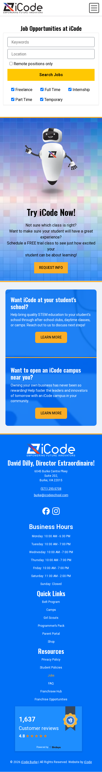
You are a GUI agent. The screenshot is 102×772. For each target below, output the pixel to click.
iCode (88, 762)
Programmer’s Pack (51, 625)
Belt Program (51, 602)
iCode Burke (29, 762)
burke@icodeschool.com (51, 495)
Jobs (51, 675)
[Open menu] (94, 7)
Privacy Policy (51, 659)
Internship (81, 89)
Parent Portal (51, 633)
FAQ (51, 683)
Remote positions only (33, 63)
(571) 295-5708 (51, 488)
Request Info (51, 268)
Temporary (53, 99)
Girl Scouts (51, 618)
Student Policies (51, 667)
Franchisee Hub (51, 691)
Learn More (51, 337)
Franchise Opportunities (51, 699)
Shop (51, 641)
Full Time (52, 89)
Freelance (23, 89)
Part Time (23, 99)
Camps (51, 610)
